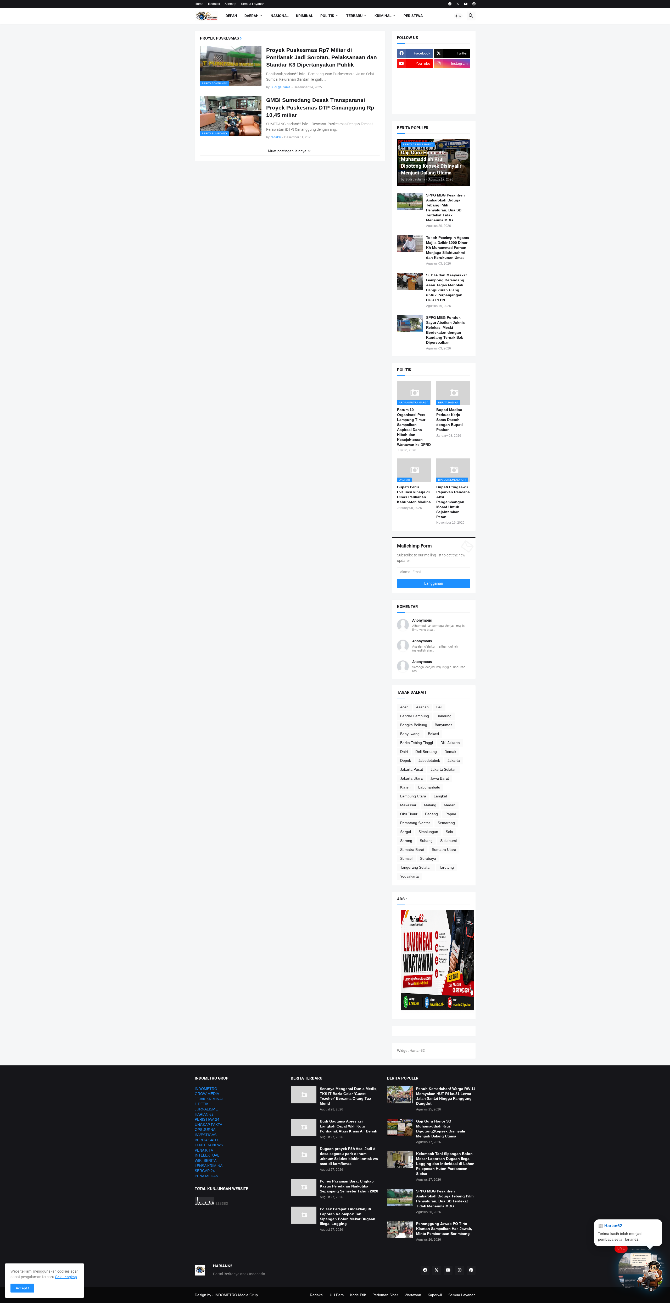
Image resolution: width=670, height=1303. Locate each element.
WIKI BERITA (205, 1160)
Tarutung (446, 867)
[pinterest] (474, 4)
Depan (231, 16)
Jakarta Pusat (411, 769)
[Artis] (415, 94)
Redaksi (214, 4)
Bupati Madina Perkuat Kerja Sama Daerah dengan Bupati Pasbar (449, 420)
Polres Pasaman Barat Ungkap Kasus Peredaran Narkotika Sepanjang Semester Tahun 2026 (349, 1186)
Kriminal (304, 16)
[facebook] (449, 4)
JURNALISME (206, 1109)
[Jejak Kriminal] (415, 104)
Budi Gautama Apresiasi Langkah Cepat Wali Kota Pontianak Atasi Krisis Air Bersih (348, 1126)
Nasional (280, 16)
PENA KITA (204, 1150)
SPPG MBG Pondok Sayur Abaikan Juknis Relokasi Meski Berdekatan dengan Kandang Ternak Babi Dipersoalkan (445, 329)
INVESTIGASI (206, 1135)
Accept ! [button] (22, 1288)
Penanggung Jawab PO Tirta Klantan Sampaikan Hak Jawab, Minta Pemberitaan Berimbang (444, 1229)
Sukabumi (448, 841)
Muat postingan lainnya (287, 151)
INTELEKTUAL (207, 1155)
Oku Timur (408, 814)
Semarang (446, 823)
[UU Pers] (415, 73)
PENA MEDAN (206, 1176)
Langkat (440, 796)
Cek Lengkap (66, 1277)
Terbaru (354, 16)
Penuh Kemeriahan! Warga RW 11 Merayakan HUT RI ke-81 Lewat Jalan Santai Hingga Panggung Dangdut (445, 1096)
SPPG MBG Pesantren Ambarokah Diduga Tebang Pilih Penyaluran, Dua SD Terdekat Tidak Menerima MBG (445, 207)
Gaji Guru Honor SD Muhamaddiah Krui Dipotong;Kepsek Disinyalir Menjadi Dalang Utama (440, 1128)
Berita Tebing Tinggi (416, 743)
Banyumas (443, 725)
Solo (449, 832)
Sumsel (406, 858)
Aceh (404, 707)
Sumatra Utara (444, 849)
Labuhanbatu (429, 787)
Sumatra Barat (412, 849)
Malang (430, 805)
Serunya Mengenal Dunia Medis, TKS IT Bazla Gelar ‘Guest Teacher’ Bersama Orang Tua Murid (348, 1096)
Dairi (404, 751)
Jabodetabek (429, 760)
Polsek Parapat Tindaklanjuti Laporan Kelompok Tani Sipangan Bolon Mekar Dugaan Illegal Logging (347, 1216)
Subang (426, 841)
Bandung (444, 716)
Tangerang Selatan (416, 867)
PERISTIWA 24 (207, 1119)
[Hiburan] (452, 84)
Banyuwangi (410, 734)
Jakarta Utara (411, 778)
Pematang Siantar (415, 823)
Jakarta (454, 760)
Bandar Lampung (414, 716)
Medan (449, 805)
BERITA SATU (206, 1140)
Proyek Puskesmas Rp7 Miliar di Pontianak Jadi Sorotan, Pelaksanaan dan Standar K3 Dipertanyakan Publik (321, 57)
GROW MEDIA (207, 1094)
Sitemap (230, 4)
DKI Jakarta (450, 743)
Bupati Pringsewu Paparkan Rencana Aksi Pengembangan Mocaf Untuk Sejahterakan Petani (453, 502)
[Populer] (452, 94)
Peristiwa (413, 16)
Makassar (408, 805)
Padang (431, 814)
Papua (450, 814)
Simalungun (428, 832)
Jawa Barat (439, 778)
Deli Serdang (426, 751)
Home (199, 4)
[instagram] (459, 1270)
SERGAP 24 (205, 1171)
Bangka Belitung (413, 725)
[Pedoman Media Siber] (452, 73)
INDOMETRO (206, 1089)
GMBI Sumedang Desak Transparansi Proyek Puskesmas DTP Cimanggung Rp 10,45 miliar (320, 107)
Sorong (406, 841)
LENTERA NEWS (209, 1145)
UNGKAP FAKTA (208, 1125)
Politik (327, 16)
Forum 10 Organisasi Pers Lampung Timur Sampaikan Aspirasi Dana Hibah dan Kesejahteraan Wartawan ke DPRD (414, 427)
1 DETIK (202, 1104)
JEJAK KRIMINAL (209, 1099)
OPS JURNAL (206, 1129)
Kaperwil (435, 1295)
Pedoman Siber (385, 1295)
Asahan (422, 707)
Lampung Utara (413, 796)
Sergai (405, 832)
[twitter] (457, 4)
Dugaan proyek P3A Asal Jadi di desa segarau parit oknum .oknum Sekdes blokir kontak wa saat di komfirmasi (349, 1156)
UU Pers (337, 1295)
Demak (450, 751)
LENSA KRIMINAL (210, 1166)
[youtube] (466, 4)
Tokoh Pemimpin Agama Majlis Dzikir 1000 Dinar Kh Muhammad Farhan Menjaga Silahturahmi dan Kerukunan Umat (447, 248)
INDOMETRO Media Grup (236, 1295)
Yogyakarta (409, 876)
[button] (458, 16)
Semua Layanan (253, 4)
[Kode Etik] (415, 84)
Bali (439, 707)
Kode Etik (358, 1295)
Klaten (405, 787)
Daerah (251, 16)
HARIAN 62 (204, 1114)
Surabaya (428, 858)
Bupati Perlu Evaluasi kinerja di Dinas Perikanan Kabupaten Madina (414, 494)
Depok (405, 760)
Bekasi (433, 734)
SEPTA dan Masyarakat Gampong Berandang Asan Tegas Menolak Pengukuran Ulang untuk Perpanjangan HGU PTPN (446, 287)
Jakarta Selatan (443, 769)
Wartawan (413, 1295)
